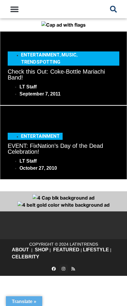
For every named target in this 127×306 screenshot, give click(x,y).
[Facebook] (54, 269)
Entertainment (40, 55)
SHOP (41, 249)
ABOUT (20, 249)
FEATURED (66, 249)
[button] (14, 9)
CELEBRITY (25, 256)
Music (68, 55)
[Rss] (73, 269)
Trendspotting (40, 62)
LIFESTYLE (96, 249)
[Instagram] (63, 269)
